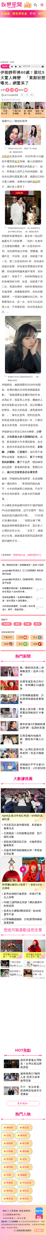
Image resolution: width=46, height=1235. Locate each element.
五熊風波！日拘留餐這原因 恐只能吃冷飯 (23, 835)
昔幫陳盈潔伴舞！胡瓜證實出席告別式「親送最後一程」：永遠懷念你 (38, 973)
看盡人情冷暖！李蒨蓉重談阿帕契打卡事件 (32, 713)
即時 (33, 13)
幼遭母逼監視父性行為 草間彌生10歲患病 (32, 685)
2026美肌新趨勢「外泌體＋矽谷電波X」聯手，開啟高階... (18, 608)
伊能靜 (5, 156)
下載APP (7, 637)
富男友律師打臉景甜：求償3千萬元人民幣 (22, 895)
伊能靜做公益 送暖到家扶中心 (27, 555)
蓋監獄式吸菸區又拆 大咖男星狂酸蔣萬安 (23, 843)
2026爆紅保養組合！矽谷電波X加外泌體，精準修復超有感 (39, 964)
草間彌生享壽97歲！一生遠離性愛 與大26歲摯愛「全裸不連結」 (10, 955)
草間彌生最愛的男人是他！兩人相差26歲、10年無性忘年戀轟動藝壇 (34, 955)
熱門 (41, 13)
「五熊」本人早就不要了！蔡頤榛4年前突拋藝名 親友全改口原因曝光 (5, 112)
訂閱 (21, 637)
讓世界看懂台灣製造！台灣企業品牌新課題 (31, 1064)
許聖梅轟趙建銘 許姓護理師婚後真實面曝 (32, 699)
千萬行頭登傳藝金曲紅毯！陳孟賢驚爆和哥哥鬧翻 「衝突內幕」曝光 (17, 112)
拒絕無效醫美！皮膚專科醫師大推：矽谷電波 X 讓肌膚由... (17, 599)
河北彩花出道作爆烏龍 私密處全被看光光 (23, 826)
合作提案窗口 (9, 1218)
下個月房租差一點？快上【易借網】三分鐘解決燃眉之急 (15, 964)
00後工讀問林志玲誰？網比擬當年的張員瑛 (23, 904)
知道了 (40, 1230)
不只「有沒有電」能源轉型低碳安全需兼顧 (31, 1091)
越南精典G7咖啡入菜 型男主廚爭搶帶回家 (30, 1077)
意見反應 (21, 1218)
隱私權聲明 (24, 1211)
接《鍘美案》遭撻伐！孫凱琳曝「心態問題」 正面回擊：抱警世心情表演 (28, 112)
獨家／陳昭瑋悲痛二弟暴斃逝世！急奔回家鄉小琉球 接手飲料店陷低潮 (39, 112)
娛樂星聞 (4, 62)
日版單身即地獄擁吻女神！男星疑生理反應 (23, 852)
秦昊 (17, 161)
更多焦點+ (23, 1103)
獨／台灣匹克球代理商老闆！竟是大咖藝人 (32, 753)
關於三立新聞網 (10, 1211)
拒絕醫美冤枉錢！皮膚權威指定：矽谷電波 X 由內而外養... (18, 590)
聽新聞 (4, 66)
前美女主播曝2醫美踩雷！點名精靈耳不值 (22, 912)
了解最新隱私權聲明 (23, 1230)
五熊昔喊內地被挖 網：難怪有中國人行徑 (32, 739)
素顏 (35, 181)
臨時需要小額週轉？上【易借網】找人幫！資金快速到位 (15, 973)
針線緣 (5, 13)
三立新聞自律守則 (11, 1214)
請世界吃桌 (20, 13)
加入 (35, 637)
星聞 (12, 62)
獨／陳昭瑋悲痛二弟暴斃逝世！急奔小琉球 (23, 565)
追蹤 (6, 644)
